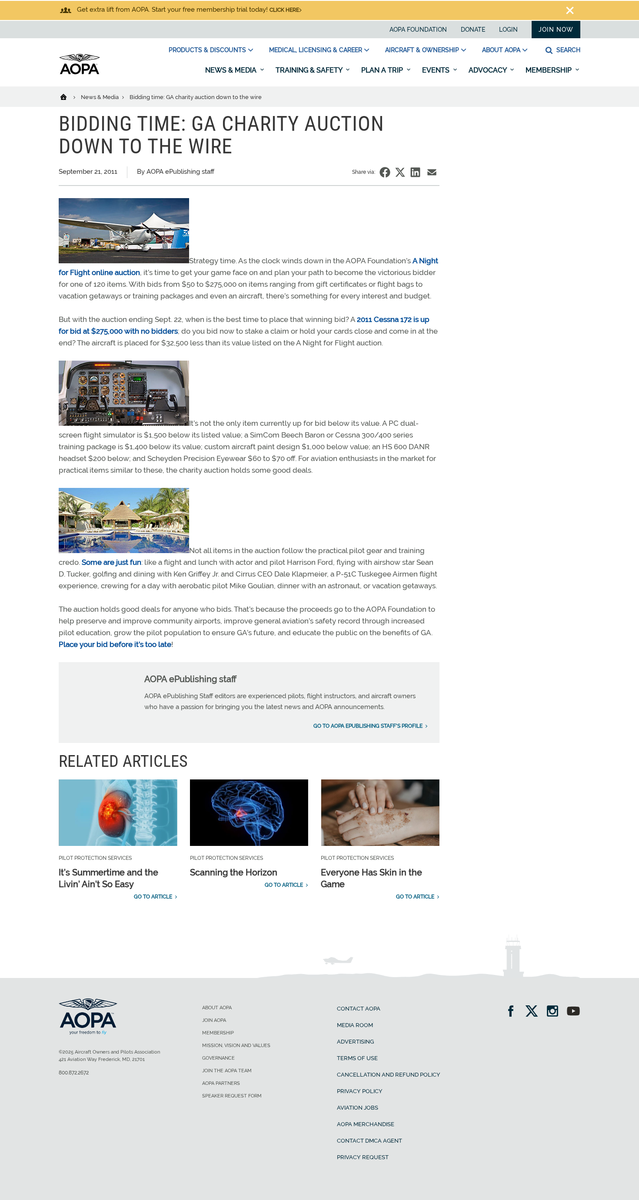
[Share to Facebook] (384, 172)
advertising (355, 1041)
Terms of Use (357, 1058)
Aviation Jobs (357, 1107)
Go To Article (153, 897)
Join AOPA (214, 1020)
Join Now (556, 29)
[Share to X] (400, 172)
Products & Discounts (207, 49)
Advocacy (488, 70)
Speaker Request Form (232, 1096)
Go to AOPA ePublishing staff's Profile (368, 726)
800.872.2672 (74, 1073)
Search (567, 49)
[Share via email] (431, 172)
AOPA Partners (221, 1083)
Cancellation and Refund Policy (388, 1074)
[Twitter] (534, 1012)
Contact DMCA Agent (369, 1140)
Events (436, 70)
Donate (473, 29)
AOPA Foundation (418, 29)
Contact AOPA (358, 1008)
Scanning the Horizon (233, 872)
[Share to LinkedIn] (415, 172)
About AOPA (501, 49)
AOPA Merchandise (365, 1124)
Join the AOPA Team (227, 1071)
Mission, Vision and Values (236, 1045)
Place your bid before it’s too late (115, 644)
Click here (284, 10)
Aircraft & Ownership (422, 49)
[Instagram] (555, 1012)
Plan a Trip (383, 70)
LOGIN (508, 29)
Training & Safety (310, 70)
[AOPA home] (79, 72)
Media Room (355, 1025)
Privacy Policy (360, 1091)
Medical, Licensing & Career (315, 49)
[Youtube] (573, 1012)
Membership (549, 70)
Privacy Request (363, 1157)
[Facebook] (513, 1012)
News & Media (231, 70)
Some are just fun (111, 562)
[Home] (69, 96)
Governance (218, 1058)
